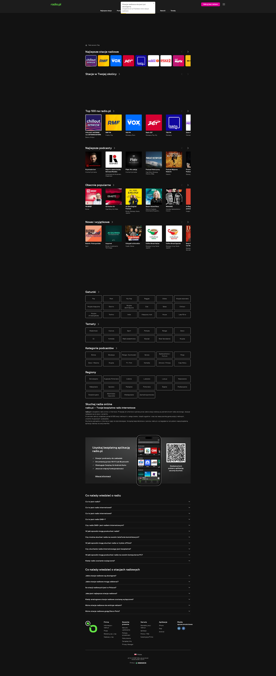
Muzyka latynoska (182, 299)
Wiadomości (93, 331)
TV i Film (129, 363)
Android (161, 632)
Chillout (182, 306)
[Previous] (181, 50)
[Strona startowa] (86, 45)
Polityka (147, 331)
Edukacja (111, 355)
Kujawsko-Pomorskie (111, 379)
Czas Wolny (182, 363)
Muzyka (182, 339)
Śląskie (164, 387)
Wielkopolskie (129, 395)
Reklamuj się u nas (110, 634)
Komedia (111, 339)
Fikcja (182, 355)
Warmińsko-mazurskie (111, 395)
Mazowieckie (182, 379)
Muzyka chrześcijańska (94, 314)
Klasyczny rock (147, 314)
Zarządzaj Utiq (127, 641)
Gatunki (162, 11)
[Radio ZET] (128, 60)
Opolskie (111, 387)
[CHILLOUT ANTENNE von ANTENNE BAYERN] (91, 60)
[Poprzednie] (181, 110)
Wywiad (146, 339)
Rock (111, 299)
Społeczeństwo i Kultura (164, 355)
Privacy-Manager (127, 644)
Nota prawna (126, 638)
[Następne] (188, 110)
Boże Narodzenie (164, 339)
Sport (129, 331)
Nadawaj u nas (109, 637)
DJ (93, 339)
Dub (146, 306)
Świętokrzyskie (94, 395)
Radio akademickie (129, 339)
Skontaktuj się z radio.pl (146, 626)
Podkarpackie (182, 387)
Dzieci (182, 331)
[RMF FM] (103, 60)
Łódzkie (129, 379)
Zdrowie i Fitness (165, 363)
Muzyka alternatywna (129, 307)
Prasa (106, 631)
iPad (160, 628)
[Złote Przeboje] (153, 60)
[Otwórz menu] (224, 4)
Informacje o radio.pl (108, 626)
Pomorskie (147, 387)
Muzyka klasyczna (94, 306)
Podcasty (120, 11)
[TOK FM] (141, 60)
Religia (164, 331)
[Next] (188, 50)
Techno (111, 314)
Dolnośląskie (93, 379)
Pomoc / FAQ (145, 634)
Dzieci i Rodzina (93, 363)
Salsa (165, 306)
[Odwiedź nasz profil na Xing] (183, 628)
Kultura (111, 331)
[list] (138, 60)
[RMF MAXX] (178, 60)
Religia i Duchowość (129, 355)
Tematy (173, 11)
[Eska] (166, 60)
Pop (93, 299)
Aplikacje (143, 631)
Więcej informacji (103, 476)
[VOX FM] (116, 60)
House (164, 314)
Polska (139, 654)
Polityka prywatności (126, 634)
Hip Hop (129, 299)
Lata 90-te (182, 314)
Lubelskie (146, 379)
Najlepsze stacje (106, 11)
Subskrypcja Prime (147, 637)
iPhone (161, 625)
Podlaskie (129, 387)
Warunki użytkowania (126, 629)
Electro (111, 306)
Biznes (93, 355)
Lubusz (164, 379)
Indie (129, 314)
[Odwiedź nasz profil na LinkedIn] (179, 628)
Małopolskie (93, 387)
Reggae (146, 299)
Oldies (164, 299)
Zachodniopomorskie (147, 395)
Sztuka (147, 355)
